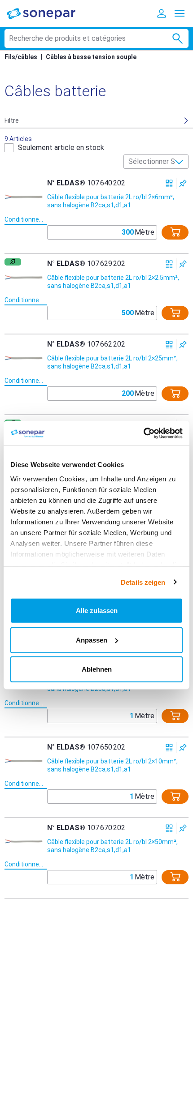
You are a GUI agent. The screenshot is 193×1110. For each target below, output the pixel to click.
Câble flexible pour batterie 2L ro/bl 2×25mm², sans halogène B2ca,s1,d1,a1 (112, 362)
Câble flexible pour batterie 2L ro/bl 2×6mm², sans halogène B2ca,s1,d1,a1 (110, 201)
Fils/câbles (20, 56)
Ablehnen (97, 669)
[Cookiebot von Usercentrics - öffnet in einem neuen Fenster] (143, 433)
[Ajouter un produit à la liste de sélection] (183, 183)
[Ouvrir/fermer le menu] (179, 13)
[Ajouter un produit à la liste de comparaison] (169, 183)
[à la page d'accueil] (47, 13)
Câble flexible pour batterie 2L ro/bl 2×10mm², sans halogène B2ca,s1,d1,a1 (112, 765)
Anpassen (91, 639)
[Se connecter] (161, 13)
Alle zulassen (97, 610)
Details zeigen (143, 582)
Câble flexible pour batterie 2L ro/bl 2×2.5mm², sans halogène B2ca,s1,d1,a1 (113, 281)
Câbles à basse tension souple (91, 56)
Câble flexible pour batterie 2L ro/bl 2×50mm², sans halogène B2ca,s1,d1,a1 (112, 845)
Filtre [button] (11, 120)
